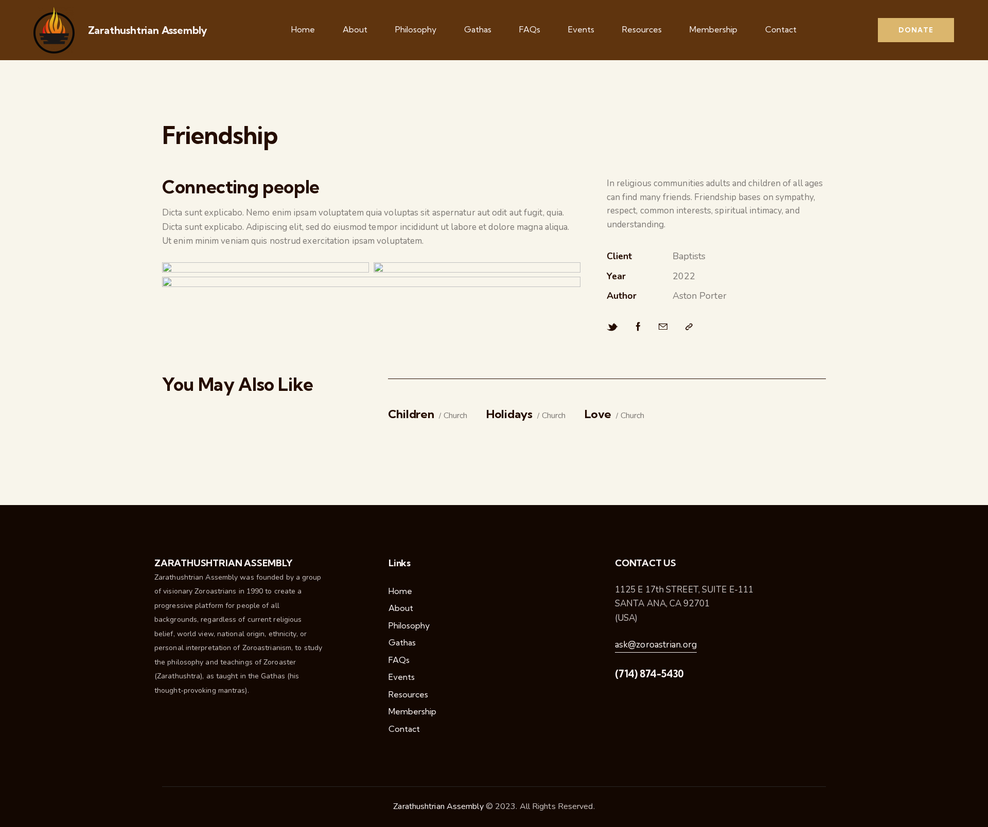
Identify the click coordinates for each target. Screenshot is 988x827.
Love (598, 414)
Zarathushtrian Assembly (148, 30)
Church (455, 415)
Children (411, 414)
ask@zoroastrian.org (656, 645)
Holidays (509, 414)
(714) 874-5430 (649, 674)
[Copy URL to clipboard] (689, 327)
